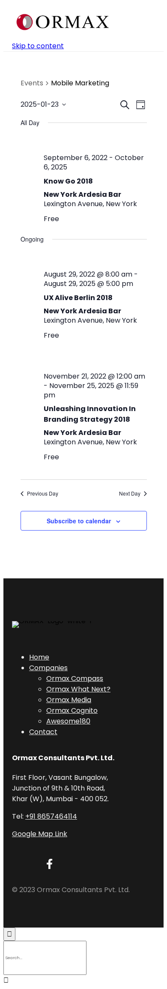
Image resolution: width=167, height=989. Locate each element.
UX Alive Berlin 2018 (78, 298)
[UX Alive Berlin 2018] (95, 257)
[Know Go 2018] (95, 141)
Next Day (129, 493)
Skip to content (38, 46)
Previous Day (42, 493)
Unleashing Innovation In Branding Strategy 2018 (90, 414)
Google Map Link (39, 834)
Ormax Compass (74, 678)
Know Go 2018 (68, 181)
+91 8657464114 (51, 816)
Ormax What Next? (78, 689)
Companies (48, 668)
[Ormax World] (63, 22)
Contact (43, 732)
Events (32, 83)
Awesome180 (68, 721)
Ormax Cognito (72, 710)
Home (39, 657)
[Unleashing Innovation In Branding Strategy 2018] (95, 359)
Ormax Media (68, 700)
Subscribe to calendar (79, 520)
